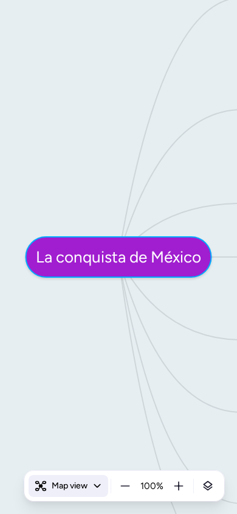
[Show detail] (208, 486)
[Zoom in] (179, 486)
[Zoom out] (125, 486)
